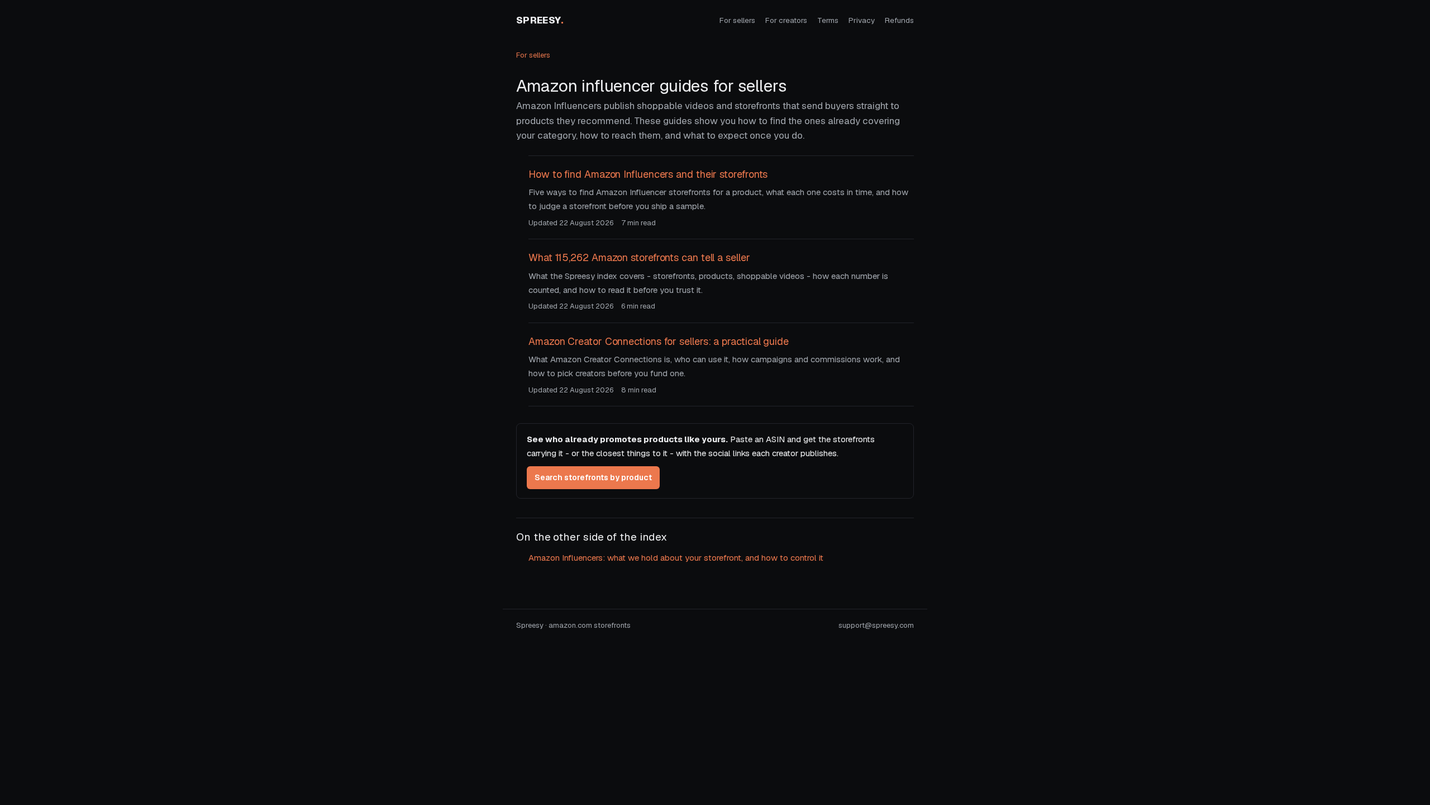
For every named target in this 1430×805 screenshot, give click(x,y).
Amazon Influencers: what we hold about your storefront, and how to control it (675, 557)
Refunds (899, 20)
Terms (827, 20)
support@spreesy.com (876, 625)
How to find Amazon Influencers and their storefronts (648, 174)
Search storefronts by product (593, 477)
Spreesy (540, 20)
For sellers (737, 20)
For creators (786, 20)
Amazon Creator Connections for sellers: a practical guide (658, 341)
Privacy (862, 20)
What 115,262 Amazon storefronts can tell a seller (639, 257)
